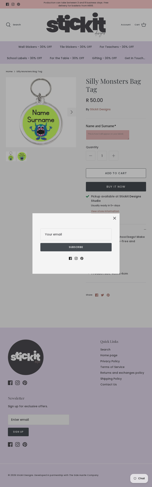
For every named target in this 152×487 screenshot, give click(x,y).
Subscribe (76, 247)
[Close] (114, 218)
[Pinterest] (81, 258)
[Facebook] (70, 258)
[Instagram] (76, 258)
